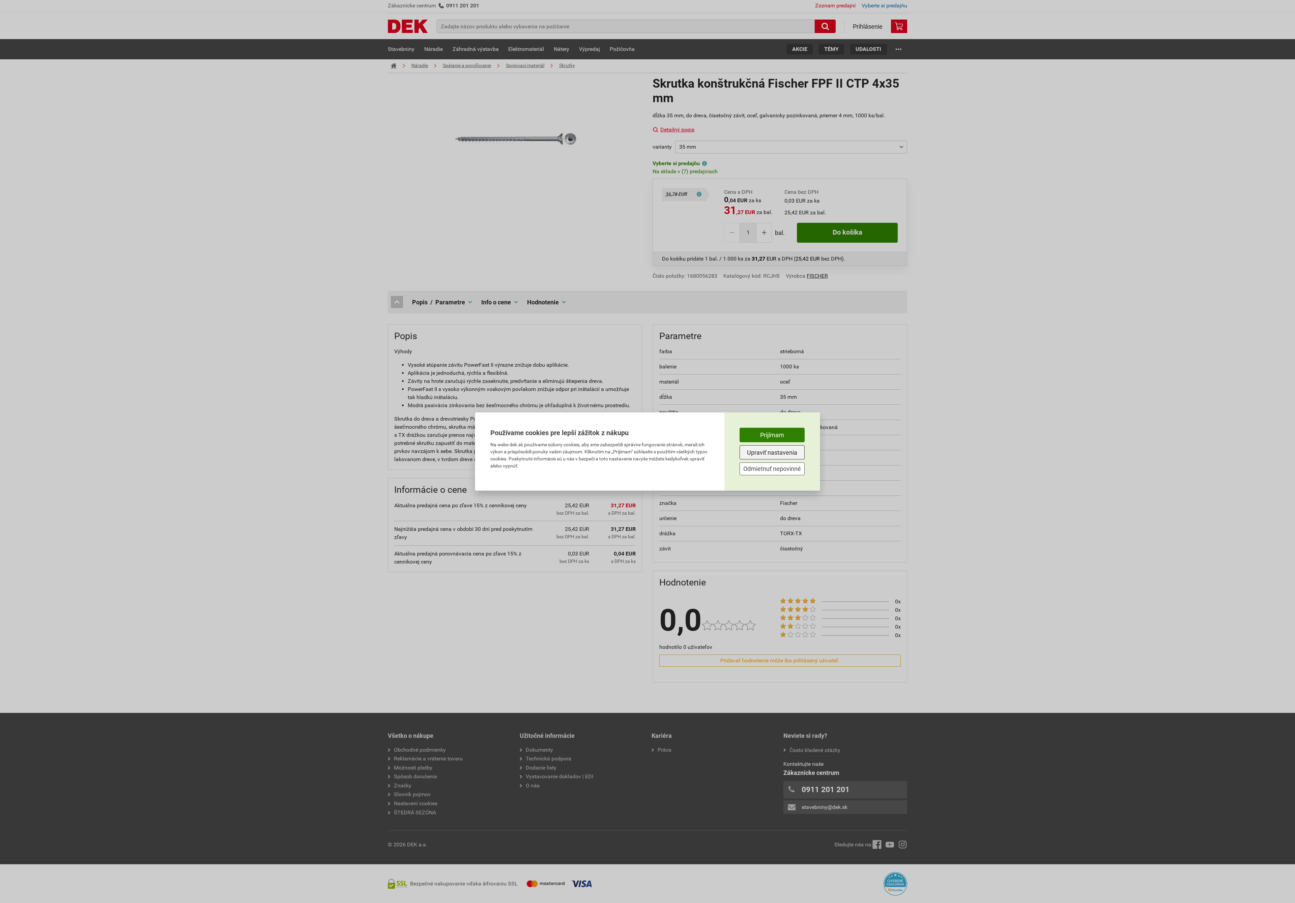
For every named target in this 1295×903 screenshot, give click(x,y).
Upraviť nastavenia (772, 452)
